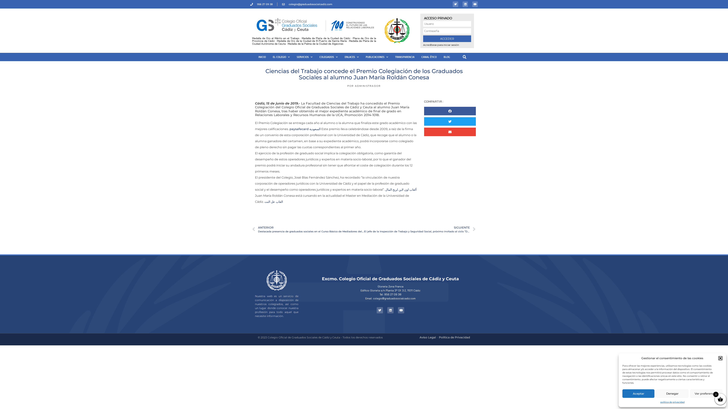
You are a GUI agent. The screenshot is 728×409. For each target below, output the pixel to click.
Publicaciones (375, 57)
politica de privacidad (672, 402)
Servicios (303, 57)
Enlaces (350, 57)
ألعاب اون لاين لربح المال (401, 189)
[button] (720, 358)
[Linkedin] (465, 4)
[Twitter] (455, 4)
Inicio (262, 57)
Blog (447, 57)
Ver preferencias (706, 393)
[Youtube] (475, 4)
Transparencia (404, 57)
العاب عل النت (273, 202)
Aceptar (638, 393)
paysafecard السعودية (305, 129)
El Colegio (279, 57)
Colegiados (326, 57)
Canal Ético (429, 57)
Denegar (672, 393)
